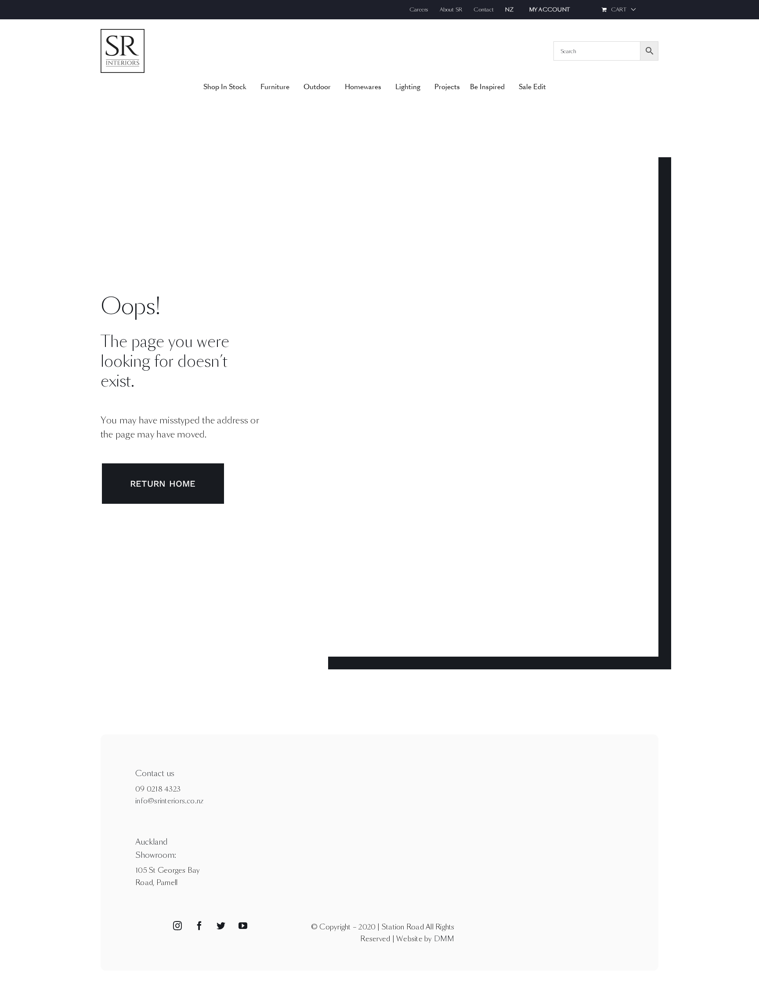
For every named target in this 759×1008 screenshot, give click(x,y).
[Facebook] (199, 926)
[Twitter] (221, 926)
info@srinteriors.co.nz (169, 801)
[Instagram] (177, 926)
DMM (444, 939)
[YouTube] (243, 926)
